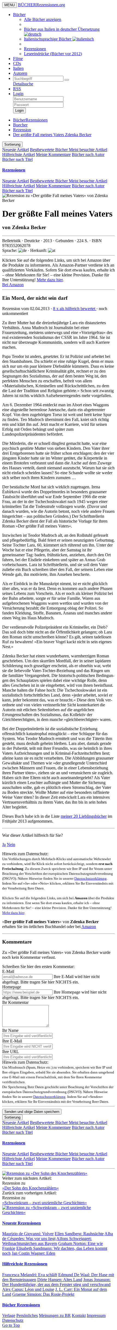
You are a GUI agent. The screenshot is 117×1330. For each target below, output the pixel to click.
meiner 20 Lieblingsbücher (84, 816)
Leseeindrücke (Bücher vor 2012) (53, 53)
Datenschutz (12, 1320)
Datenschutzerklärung (90, 878)
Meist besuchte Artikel (88, 149)
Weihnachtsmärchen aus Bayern (47, 1241)
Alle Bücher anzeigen (42, 19)
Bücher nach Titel (17, 159)
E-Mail (8, 971)
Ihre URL (10, 1051)
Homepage (11, 987)
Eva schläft (29, 1274)
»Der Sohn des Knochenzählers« (30, 1188)
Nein (11, 844)
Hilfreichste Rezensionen (24, 1264)
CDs (17, 63)
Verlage (8, 1315)
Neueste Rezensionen (21, 1223)
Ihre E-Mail (12, 1041)
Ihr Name (10, 1030)
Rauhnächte (79, 1233)
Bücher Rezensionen (21, 1305)
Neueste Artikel (15, 149)
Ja (4, 844)
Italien (18, 68)
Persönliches (27, 1315)
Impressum (96, 1315)
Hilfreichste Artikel (18, 154)
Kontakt (79, 1315)
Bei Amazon (13, 284)
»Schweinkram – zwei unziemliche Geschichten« (44, 1202)
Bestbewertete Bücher (49, 149)
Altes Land (59, 1279)
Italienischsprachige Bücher (48, 39)
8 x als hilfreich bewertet (74, 308)
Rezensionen (35, 48)
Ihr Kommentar (15, 1002)
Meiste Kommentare (53, 154)
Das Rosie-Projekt (43, 1294)
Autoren (20, 73)
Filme (18, 58)
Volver (28, 1233)
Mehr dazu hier (50, 279)
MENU (9, 5)
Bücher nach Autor (88, 154)
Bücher (19, 14)
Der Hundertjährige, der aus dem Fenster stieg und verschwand (56, 1282)
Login (18, 93)
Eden (33, 1253)
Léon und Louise (28, 1289)
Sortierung (12, 144)
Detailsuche (23, 84)
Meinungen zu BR (55, 1315)
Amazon (88, 926)
